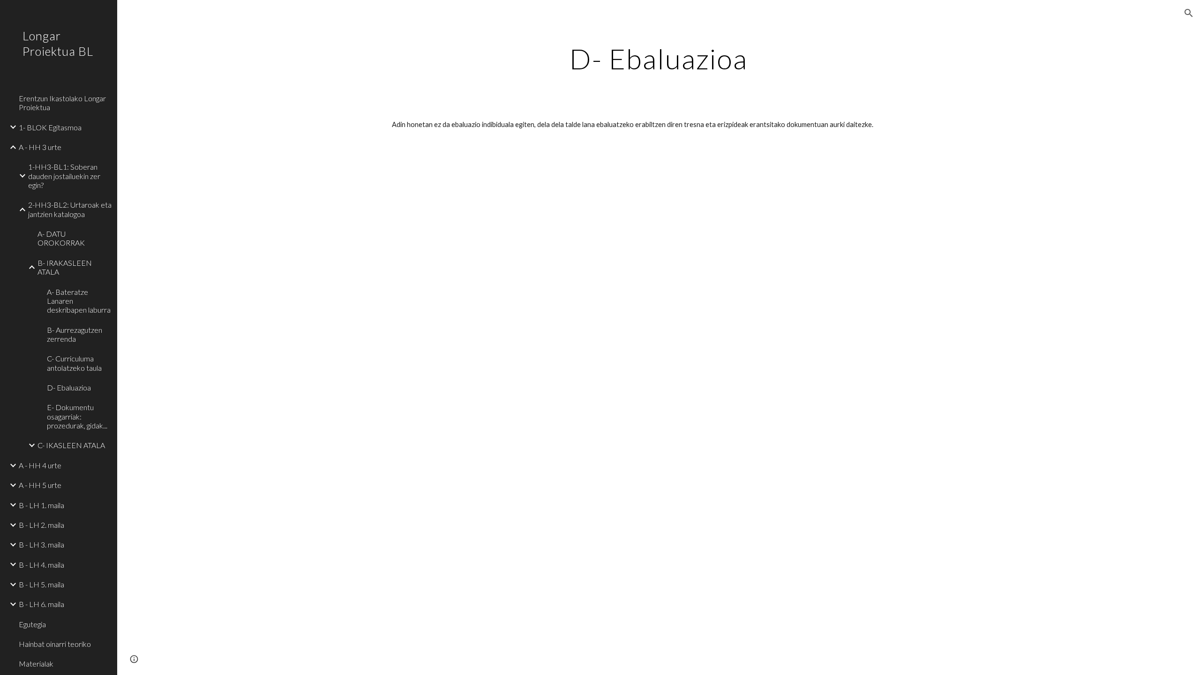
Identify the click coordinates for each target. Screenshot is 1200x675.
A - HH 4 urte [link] (40, 465)
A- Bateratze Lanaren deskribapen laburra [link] (79, 301)
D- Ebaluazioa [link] (69, 387)
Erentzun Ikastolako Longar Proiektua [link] (62, 103)
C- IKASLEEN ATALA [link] (71, 445)
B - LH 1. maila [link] (41, 505)
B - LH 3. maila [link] (41, 544)
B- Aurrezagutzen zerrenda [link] (74, 334)
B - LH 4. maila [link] (41, 564)
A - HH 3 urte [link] (40, 146)
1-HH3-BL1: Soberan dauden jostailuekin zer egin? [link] (64, 175)
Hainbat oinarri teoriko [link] (55, 643)
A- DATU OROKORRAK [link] (61, 238)
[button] (1189, 13)
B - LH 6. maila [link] (41, 604)
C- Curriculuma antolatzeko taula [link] (74, 363)
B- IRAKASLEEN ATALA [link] (65, 267)
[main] (658, 58)
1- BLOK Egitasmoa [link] (50, 127)
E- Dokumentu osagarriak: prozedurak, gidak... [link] (77, 416)
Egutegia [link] (32, 624)
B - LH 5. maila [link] (41, 584)
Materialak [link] (36, 663)
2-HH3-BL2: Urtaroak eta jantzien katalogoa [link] (70, 209)
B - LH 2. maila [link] (41, 524)
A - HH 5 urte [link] (40, 484)
